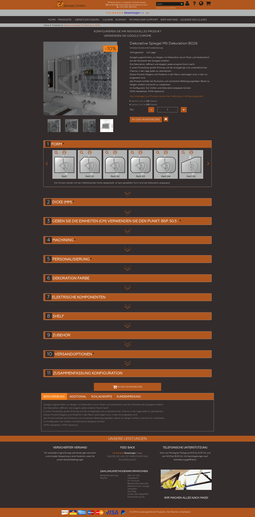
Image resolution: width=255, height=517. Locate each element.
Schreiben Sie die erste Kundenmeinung (146, 48)
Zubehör (61, 335)
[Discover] (65, 512)
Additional (78, 396)
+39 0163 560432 (128, 7)
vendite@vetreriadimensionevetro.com (128, 5)
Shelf (58, 316)
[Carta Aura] (73, 512)
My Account (133, 480)
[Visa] (112, 512)
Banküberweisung (109, 475)
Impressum (133, 478)
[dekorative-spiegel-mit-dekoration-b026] (54, 125)
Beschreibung (54, 396)
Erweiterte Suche (136, 497)
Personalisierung (71, 259)
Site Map (132, 491)
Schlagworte (101, 396)
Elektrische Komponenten (79, 297)
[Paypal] (122, 512)
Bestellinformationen (138, 483)
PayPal (103, 478)
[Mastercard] (99, 512)
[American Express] (82, 512)
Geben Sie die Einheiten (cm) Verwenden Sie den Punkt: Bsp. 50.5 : (116, 221)
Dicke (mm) (63, 202)
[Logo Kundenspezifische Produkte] (71, 5)
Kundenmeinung (129, 396)
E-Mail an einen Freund (166, 119)
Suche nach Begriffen (138, 494)
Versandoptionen (74, 354)
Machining (64, 240)
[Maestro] (91, 512)
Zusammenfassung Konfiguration (87, 373)
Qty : (132, 109)
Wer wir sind (134, 475)
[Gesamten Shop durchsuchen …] (182, 4)
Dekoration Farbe (71, 278)
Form (57, 144)
